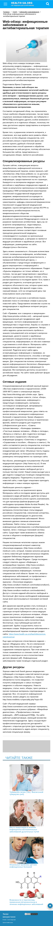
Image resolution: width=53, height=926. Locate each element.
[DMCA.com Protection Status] (31, 915)
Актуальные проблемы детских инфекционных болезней (23, 866)
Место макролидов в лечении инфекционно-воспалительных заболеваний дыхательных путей (24, 829)
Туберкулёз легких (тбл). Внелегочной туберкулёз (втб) (26, 793)
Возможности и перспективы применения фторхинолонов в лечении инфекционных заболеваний (26, 902)
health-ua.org (22, 3)
